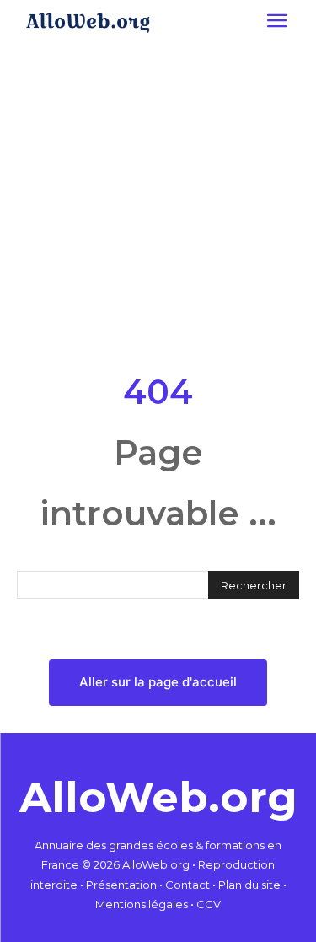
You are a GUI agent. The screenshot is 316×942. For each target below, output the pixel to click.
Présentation (121, 884)
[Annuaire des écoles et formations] (87, 22)
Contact (187, 884)
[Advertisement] (158, 204)
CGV (208, 904)
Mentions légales (141, 904)
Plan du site (249, 884)
